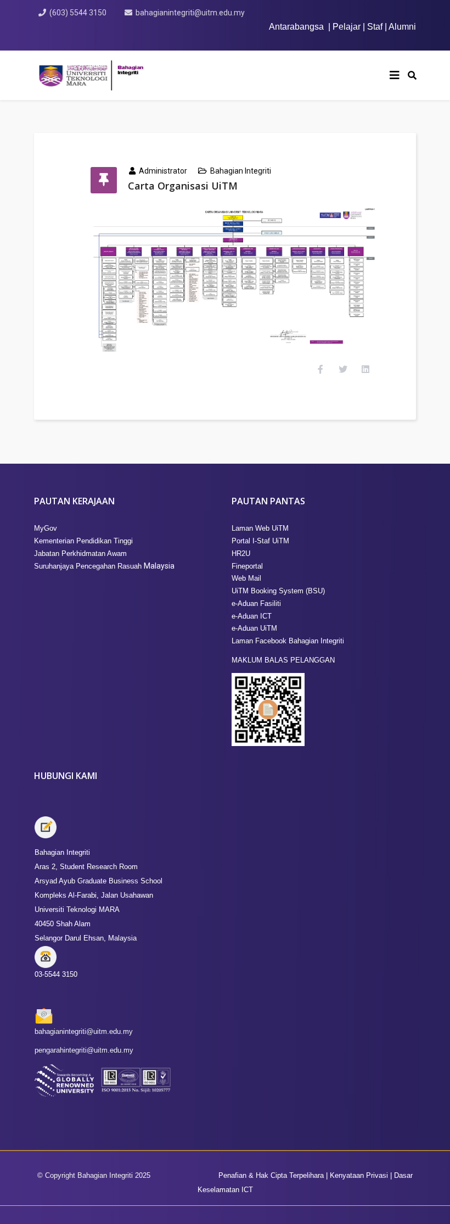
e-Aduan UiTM (254, 628)
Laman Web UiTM (260, 528)
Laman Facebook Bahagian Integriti (288, 641)
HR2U (241, 553)
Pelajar (347, 26)
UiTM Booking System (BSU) (278, 591)
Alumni (402, 26)
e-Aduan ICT (252, 616)
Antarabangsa (296, 26)
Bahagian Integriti (240, 170)
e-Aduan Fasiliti (256, 603)
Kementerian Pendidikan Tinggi (83, 541)
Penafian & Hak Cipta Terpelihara (271, 1175)
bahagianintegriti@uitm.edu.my (190, 12)
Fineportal (247, 566)
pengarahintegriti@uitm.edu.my (84, 1050)
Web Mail (246, 578)
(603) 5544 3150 (77, 12)
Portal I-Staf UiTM (260, 541)
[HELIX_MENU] (395, 75)
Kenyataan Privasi (358, 1175)
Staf (375, 26)
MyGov (45, 528)
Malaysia (104, 565)
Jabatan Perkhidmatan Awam (80, 553)
